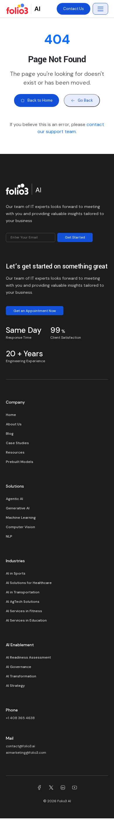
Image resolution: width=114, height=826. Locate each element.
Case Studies (17, 443)
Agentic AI (14, 499)
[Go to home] (23, 190)
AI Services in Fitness (24, 611)
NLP (9, 536)
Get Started (75, 237)
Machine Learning (21, 517)
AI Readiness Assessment (28, 657)
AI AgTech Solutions (22, 601)
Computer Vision (20, 527)
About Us (14, 424)
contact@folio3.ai (20, 746)
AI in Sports (15, 573)
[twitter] (51, 788)
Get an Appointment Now (34, 310)
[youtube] (74, 788)
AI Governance (18, 667)
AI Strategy (15, 685)
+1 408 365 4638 (20, 718)
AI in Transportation (22, 592)
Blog (9, 433)
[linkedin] (62, 788)
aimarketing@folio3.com (26, 752)
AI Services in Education (26, 620)
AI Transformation (21, 676)
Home (11, 415)
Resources (15, 452)
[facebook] (39, 788)
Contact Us (73, 8)
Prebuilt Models (19, 462)
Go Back (85, 100)
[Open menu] (100, 9)
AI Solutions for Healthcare (29, 583)
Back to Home (40, 100)
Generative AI (18, 508)
